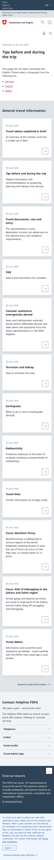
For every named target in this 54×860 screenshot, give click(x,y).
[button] (49, 771)
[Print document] (44, 33)
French (9, 86)
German (9, 81)
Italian (8, 90)
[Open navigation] (49, 22)
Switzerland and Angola (21, 22)
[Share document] (50, 33)
